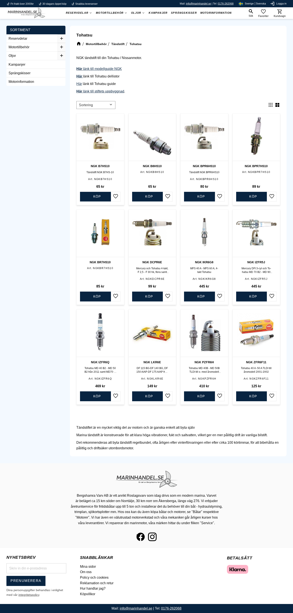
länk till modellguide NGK (99, 69)
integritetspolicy (28, 594)
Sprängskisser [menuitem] (184, 12)
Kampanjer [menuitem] (158, 12)
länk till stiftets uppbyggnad (100, 91)
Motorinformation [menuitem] (216, 12)
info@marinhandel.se (198, 3)
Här (79, 84)
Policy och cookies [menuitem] (94, 577)
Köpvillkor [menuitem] (87, 594)
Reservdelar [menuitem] (77, 12)
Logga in (281, 3)
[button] (251, 13)
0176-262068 (226, 3)
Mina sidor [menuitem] (88, 566)
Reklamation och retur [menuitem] (96, 583)
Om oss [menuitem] (86, 572)
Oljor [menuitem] (136, 12)
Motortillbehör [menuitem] (110, 12)
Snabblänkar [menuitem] (96, 557)
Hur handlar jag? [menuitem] (93, 588)
